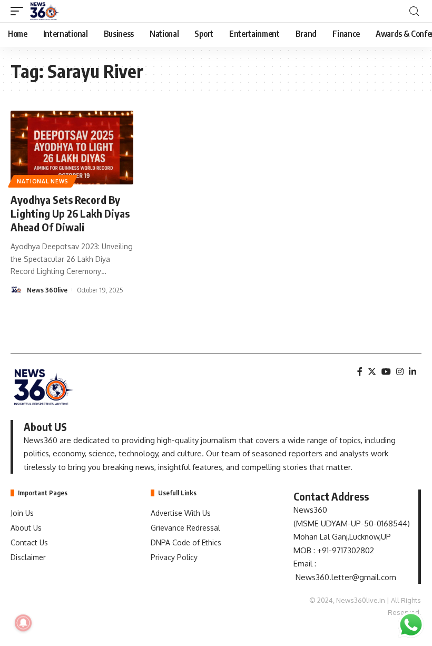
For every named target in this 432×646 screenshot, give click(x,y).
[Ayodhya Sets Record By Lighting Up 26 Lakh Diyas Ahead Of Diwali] (72, 147)
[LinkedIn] (412, 372)
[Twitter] (372, 372)
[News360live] (44, 11)
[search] (414, 11)
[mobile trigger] (19, 11)
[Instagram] (400, 372)
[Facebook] (360, 372)
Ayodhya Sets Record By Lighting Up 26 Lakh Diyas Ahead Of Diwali (70, 213)
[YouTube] (386, 372)
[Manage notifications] (23, 622)
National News (42, 181)
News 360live (47, 290)
